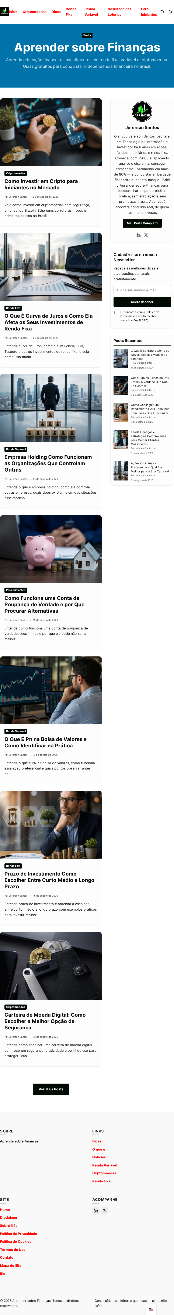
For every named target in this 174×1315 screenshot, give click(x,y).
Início (13, 12)
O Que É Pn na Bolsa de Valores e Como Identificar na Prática (45, 742)
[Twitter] (146, 235)
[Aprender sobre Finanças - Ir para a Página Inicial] (4, 11)
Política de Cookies (15, 1241)
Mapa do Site (10, 1265)
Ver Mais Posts (51, 1089)
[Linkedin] (138, 235)
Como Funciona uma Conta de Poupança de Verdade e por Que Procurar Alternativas (44, 604)
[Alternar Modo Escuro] (171, 12)
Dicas (56, 12)
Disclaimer (9, 1217)
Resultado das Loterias (119, 12)
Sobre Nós (8, 1225)
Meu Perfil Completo (142, 223)
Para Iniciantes (149, 12)
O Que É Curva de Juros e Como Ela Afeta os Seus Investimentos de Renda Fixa (48, 322)
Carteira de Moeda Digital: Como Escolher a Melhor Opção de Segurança (45, 1021)
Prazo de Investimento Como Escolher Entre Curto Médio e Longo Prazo (49, 880)
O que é (98, 1149)
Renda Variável (91, 12)
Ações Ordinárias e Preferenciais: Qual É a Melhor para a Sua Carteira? (150, 467)
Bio (2, 1273)
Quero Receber (142, 302)
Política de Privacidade (18, 1233)
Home (5, 1209)
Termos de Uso (12, 1249)
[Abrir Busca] (162, 12)
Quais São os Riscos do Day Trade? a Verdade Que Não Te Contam (150, 382)
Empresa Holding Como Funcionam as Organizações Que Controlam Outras (48, 463)
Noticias (99, 1157)
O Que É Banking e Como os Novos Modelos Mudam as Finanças (150, 354)
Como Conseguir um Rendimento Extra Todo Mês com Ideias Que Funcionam (150, 409)
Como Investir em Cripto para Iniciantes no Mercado (41, 184)
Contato (6, 1257)
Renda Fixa (71, 12)
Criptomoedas (34, 12)
